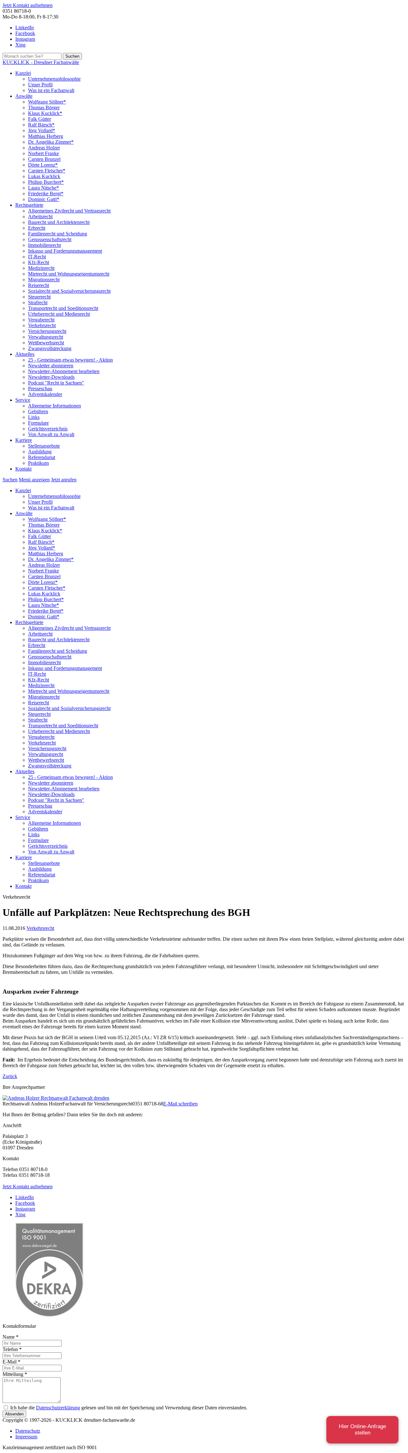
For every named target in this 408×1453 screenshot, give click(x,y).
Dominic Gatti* (43, 199)
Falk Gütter (39, 119)
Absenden (14, 1414)
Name (10, 1337)
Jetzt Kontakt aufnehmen (28, 5)
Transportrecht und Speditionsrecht (63, 308)
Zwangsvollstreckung (49, 348)
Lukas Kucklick (44, 176)
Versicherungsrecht (47, 331)
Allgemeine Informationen (54, 405)
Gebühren (38, 411)
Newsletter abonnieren (50, 365)
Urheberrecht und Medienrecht (59, 314)
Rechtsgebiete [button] (29, 205)
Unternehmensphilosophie (54, 79)
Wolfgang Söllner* (47, 101)
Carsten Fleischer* (46, 170)
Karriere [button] (23, 440)
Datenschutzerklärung (58, 1407)
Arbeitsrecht (40, 216)
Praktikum (38, 463)
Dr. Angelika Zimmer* (51, 142)
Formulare (38, 423)
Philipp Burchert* (46, 182)
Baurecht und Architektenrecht (59, 222)
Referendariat (41, 457)
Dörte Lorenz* (43, 165)
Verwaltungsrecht (45, 337)
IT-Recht (37, 256)
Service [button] (22, 400)
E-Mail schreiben (180, 1103)
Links (34, 417)
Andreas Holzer (44, 147)
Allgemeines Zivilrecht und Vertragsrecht (69, 210)
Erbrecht (36, 228)
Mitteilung (15, 1374)
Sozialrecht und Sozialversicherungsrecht (69, 291)
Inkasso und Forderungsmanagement (65, 251)
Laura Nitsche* (43, 188)
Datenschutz (27, 1431)
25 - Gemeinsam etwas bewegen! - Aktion (70, 360)
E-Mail (11, 1361)
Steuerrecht (39, 296)
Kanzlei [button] (23, 73)
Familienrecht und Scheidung (57, 233)
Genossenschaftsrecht (49, 239)
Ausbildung (40, 451)
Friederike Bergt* (45, 193)
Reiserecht (38, 285)
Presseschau (40, 388)
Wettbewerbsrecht (46, 342)
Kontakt (23, 468)
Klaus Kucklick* (45, 113)
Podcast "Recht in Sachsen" (56, 382)
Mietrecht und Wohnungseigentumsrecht (68, 274)
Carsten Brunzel (44, 159)
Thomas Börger (44, 107)
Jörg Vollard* (41, 130)
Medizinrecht (41, 268)
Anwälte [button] (24, 96)
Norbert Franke (43, 153)
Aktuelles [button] (24, 354)
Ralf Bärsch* (41, 124)
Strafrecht (37, 302)
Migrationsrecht (44, 279)
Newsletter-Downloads (51, 377)
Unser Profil (40, 84)
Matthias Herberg (45, 136)
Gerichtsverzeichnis (48, 428)
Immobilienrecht (44, 245)
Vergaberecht (41, 319)
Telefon (12, 1349)
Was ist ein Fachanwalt (51, 90)
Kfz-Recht (38, 262)
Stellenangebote (44, 446)
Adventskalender (45, 394)
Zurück (10, 1076)
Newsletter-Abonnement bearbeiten (63, 371)
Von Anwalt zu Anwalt (51, 434)
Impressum (26, 1436)
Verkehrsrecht (42, 325)
